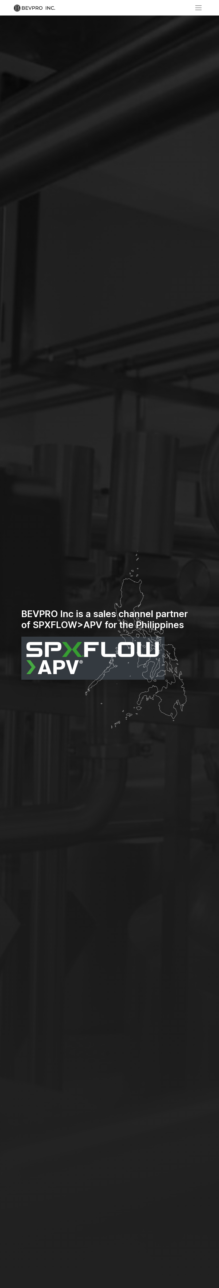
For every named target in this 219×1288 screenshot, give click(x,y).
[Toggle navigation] (198, 8)
